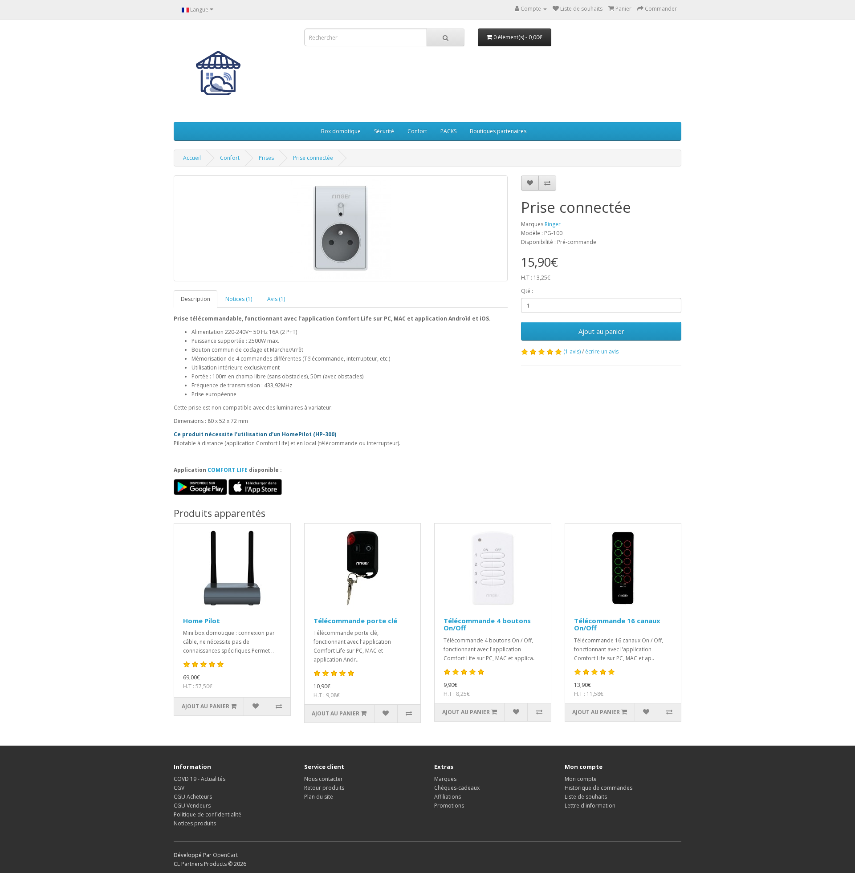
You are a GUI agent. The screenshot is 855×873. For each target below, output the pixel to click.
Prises (266, 158)
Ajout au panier (601, 331)
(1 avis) (572, 351)
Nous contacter (323, 779)
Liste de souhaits (586, 796)
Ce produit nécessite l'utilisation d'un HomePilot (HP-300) (255, 434)
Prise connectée (313, 158)
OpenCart (225, 855)
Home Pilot (201, 620)
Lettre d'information (590, 805)
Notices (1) (238, 299)
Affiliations (447, 796)
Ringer (553, 224)
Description (195, 299)
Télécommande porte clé (355, 620)
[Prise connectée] (341, 228)
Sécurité (384, 131)
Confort (417, 131)
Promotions (449, 805)
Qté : (527, 291)
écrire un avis (602, 351)
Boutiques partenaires (498, 131)
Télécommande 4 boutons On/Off (487, 624)
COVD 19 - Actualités (199, 779)
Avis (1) (276, 299)
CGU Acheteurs (193, 796)
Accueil (192, 158)
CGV (179, 788)
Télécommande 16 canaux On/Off (617, 624)
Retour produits (324, 788)
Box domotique (341, 131)
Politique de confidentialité (207, 814)
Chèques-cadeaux (457, 788)
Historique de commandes (598, 788)
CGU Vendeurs (192, 805)
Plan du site (318, 796)
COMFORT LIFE (228, 470)
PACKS (448, 131)
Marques (445, 779)
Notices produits (195, 823)
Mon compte (581, 779)
